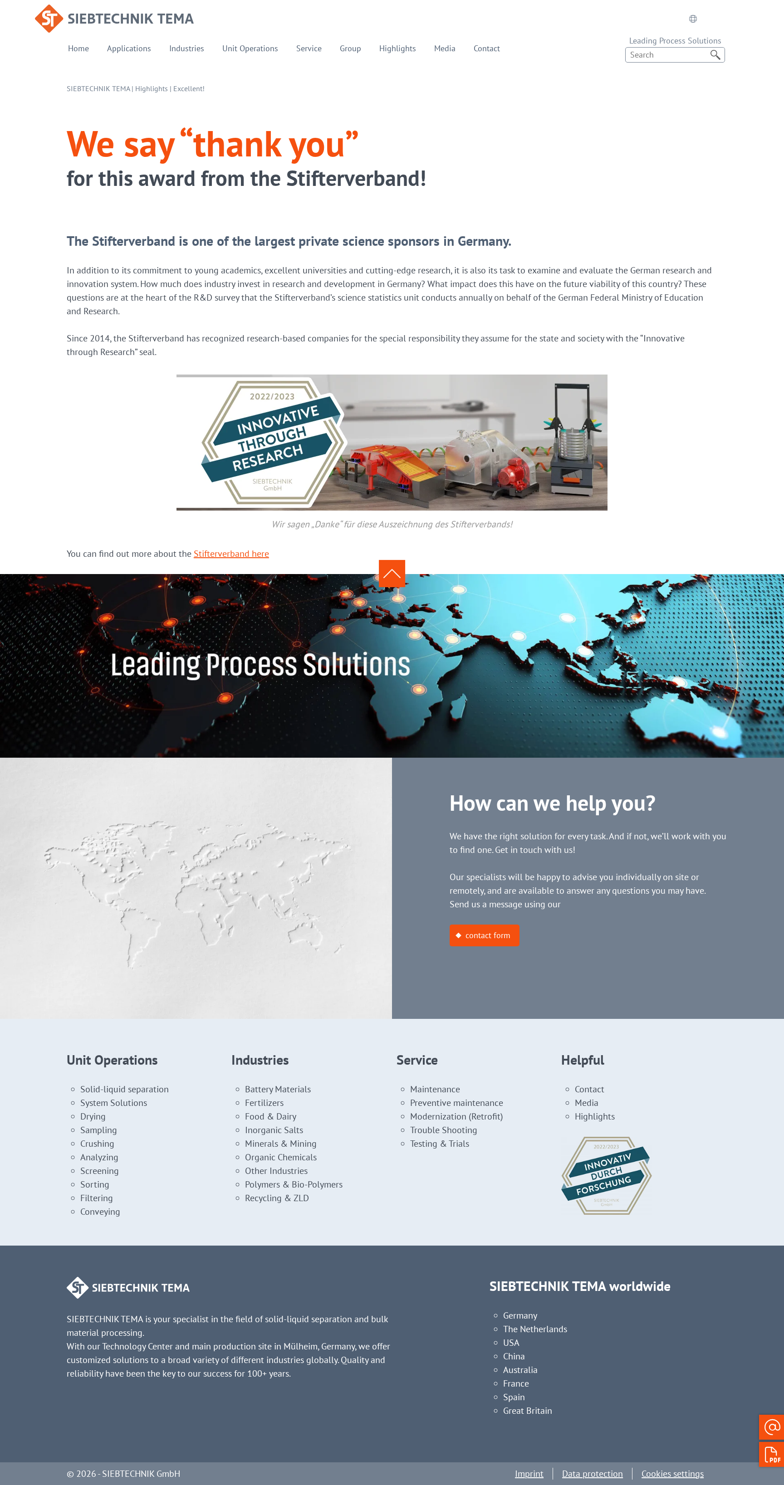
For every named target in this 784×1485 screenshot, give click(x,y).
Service (309, 48)
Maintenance (435, 1089)
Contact (487, 48)
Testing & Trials (439, 1143)
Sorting (94, 1184)
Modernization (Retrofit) (456, 1116)
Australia (520, 1370)
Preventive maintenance (456, 1103)
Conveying (100, 1211)
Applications (129, 48)
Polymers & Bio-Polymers (294, 1184)
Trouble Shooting (443, 1130)
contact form (488, 935)
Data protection (592, 1474)
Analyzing (99, 1157)
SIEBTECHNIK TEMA (98, 88)
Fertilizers (264, 1103)
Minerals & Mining (281, 1143)
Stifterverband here (231, 554)
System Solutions (113, 1103)
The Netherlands (535, 1329)
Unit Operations (250, 48)
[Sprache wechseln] (693, 18)
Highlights (397, 48)
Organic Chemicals (281, 1157)
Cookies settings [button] (673, 1474)
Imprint (529, 1474)
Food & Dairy (270, 1116)
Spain (514, 1397)
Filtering (96, 1198)
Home (78, 48)
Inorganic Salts (274, 1130)
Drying (93, 1116)
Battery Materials (278, 1089)
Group (350, 48)
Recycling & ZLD (277, 1198)
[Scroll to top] (392, 573)
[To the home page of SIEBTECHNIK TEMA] (114, 11)
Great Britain (527, 1411)
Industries (186, 48)
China (514, 1356)
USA (511, 1343)
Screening (99, 1171)
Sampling (98, 1130)
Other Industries (276, 1171)
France (516, 1383)
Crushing (97, 1143)
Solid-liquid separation (124, 1089)
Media (445, 48)
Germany (520, 1315)
